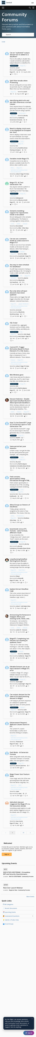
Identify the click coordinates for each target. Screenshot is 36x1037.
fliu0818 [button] (18, 438)
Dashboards (13, 496)
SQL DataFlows (14, 282)
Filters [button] (12, 168)
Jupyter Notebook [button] (23, 304)
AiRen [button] (19, 228)
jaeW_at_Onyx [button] (22, 70)
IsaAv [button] (25, 710)
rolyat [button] (17, 791)
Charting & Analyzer (15, 150)
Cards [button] (22, 141)
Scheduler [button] (13, 278)
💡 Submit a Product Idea (11, 920)
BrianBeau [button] (26, 518)
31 (23, 833)
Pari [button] (17, 146)
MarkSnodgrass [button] (22, 388)
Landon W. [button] (18, 630)
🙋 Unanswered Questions (18, 916)
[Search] (29, 8)
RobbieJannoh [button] (19, 198)
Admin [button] (18, 224)
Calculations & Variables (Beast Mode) (20, 466)
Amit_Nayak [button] (27, 334)
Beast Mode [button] (14, 544)
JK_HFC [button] (25, 91)
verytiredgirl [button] (19, 682)
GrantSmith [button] (21, 256)
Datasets (24, 630)
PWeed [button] (17, 576)
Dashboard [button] (22, 459)
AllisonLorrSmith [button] (22, 200)
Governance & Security (16, 120)
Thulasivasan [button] (19, 741)
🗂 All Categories (8, 904)
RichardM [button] (20, 578)
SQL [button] (21, 332)
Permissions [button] (20, 516)
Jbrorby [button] (26, 115)
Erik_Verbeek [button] (19, 226)
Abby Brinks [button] (21, 280)
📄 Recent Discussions (10, 908)
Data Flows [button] (22, 570)
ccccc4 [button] (17, 68)
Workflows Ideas (14, 314)
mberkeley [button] (26, 654)
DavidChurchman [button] (22, 148)
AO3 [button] (17, 386)
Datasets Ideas (27, 414)
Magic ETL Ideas (24, 174)
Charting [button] (13, 143)
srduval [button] (18, 174)
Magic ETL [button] (23, 65)
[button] (7, 54)
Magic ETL (12, 72)
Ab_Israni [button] (18, 462)
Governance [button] (22, 113)
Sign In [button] (7, 854)
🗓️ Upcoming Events (9, 912)
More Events (30, 896)
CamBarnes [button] (21, 118)
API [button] (21, 276)
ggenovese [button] (21, 712)
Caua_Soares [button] (19, 821)
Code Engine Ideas (25, 606)
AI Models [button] (13, 196)
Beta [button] (20, 785)
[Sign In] (33, 8)
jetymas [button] (26, 278)
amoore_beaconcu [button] (21, 765)
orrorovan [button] (18, 310)
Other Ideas (25, 228)
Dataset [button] (25, 224)
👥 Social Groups (8, 924)
